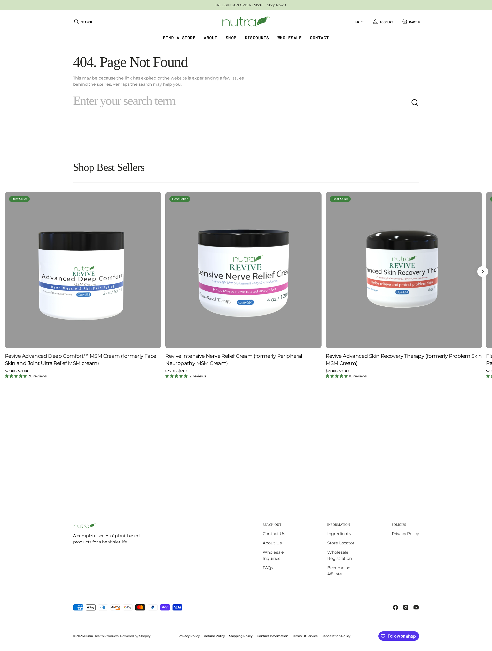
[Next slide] (482, 271)
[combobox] (242, 103)
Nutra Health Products (101, 636)
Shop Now (275, 5)
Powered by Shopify (135, 636)
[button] (82, 21)
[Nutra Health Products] (246, 21)
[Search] (415, 103)
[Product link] (83, 270)
